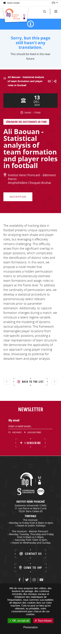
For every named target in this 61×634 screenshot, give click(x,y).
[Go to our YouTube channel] (41, 579)
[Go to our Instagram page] (34, 579)
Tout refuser (44, 620)
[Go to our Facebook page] (19, 579)
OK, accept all (20, 620)
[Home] (4, 78)
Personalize (30, 627)
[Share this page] (55, 81)
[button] (44, 11)
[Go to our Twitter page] (26, 579)
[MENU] (55, 11)
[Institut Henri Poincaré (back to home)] (15, 14)
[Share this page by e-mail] (49, 81)
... (9, 75)
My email (13, 420)
